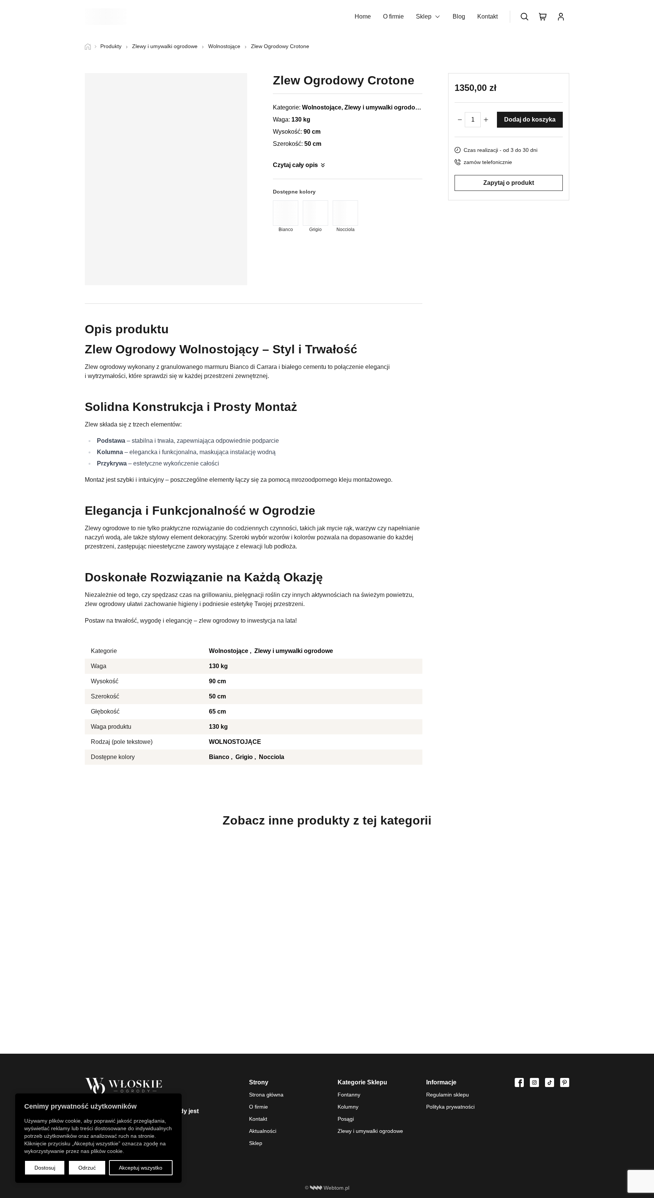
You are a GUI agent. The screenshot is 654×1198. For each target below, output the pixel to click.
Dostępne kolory (294, 192)
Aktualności (262, 1131)
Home (363, 16)
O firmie (393, 16)
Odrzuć (87, 1168)
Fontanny (349, 1095)
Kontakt (487, 16)
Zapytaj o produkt (508, 183)
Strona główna (266, 1095)
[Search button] (524, 16)
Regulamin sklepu (447, 1095)
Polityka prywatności (450, 1107)
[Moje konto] (561, 16)
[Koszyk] (542, 16)
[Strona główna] (91, 47)
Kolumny (348, 1107)
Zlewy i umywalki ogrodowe (370, 1131)
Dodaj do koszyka (530, 119)
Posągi (346, 1119)
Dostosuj (44, 1168)
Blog (459, 16)
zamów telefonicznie (488, 162)
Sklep (423, 16)
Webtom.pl (336, 1188)
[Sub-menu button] (437, 17)
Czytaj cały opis (295, 165)
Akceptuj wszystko (140, 1168)
